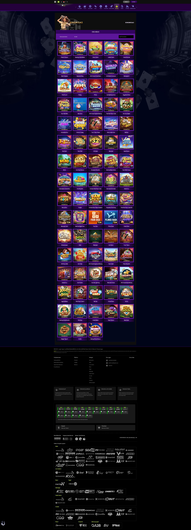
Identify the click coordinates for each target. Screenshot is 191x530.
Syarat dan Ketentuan (58, 364)
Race (95, 8)
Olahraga (106, 8)
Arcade (116, 8)
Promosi (76, 360)
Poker (122, 8)
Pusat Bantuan (57, 367)
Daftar (133, 1)
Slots (85, 8)
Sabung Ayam (132, 8)
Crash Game (111, 8)
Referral (75, 364)
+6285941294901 (112, 360)
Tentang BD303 (57, 360)
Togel (101, 8)
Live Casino (90, 8)
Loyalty (75, 362)
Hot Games (80, 8)
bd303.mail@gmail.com (113, 363)
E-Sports (127, 8)
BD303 (55, 351)
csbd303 (110, 365)
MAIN (65, 48)
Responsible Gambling (58, 362)
